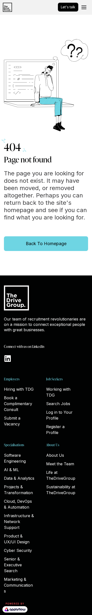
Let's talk (68, 7)
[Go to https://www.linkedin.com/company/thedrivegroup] (7, 359)
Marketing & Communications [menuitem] (18, 585)
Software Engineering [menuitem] (15, 458)
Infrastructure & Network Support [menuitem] (19, 521)
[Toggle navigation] (84, 7)
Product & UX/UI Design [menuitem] (16, 539)
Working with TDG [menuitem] (58, 392)
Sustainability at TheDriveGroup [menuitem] (60, 489)
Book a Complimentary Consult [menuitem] (18, 403)
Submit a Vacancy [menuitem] (12, 421)
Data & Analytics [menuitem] (19, 478)
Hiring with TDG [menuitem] (19, 389)
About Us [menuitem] (55, 455)
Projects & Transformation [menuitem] (18, 489)
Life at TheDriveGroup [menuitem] (60, 475)
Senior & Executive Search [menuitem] (13, 565)
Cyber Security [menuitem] (18, 550)
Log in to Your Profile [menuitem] (59, 415)
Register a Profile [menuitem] (55, 429)
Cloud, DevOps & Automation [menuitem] (18, 504)
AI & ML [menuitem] (11, 469)
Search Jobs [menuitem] (58, 403)
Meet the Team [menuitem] (60, 463)
